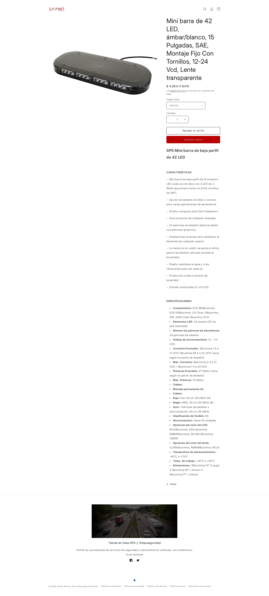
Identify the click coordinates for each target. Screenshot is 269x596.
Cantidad (170, 113)
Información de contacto (200, 586)
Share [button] (173, 484)
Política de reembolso (111, 586)
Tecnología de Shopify (87, 586)
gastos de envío (178, 91)
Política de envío (177, 586)
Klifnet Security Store (67, 586)
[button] (204, 9)
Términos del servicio (157, 586)
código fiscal (172, 99)
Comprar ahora (193, 139)
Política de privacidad (134, 586)
